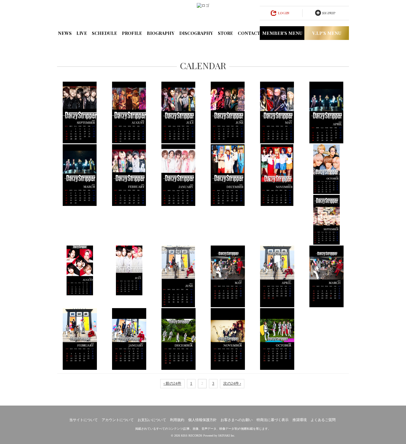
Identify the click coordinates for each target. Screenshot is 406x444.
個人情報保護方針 (202, 420)
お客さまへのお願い (237, 420)
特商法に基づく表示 (272, 420)
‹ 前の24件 (172, 383)
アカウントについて (118, 420)
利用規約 (177, 420)
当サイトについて (83, 420)
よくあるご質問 (323, 420)
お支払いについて (152, 420)
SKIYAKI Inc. (226, 435)
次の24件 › (232, 383)
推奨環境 (299, 420)
